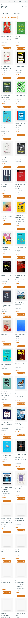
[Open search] (19, 6)
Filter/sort (10, 17)
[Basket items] (22, 6)
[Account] (25, 1)
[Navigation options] (25, 6)
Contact (20, 1)
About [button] (13, 1)
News (8, 1)
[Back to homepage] (4, 6)
